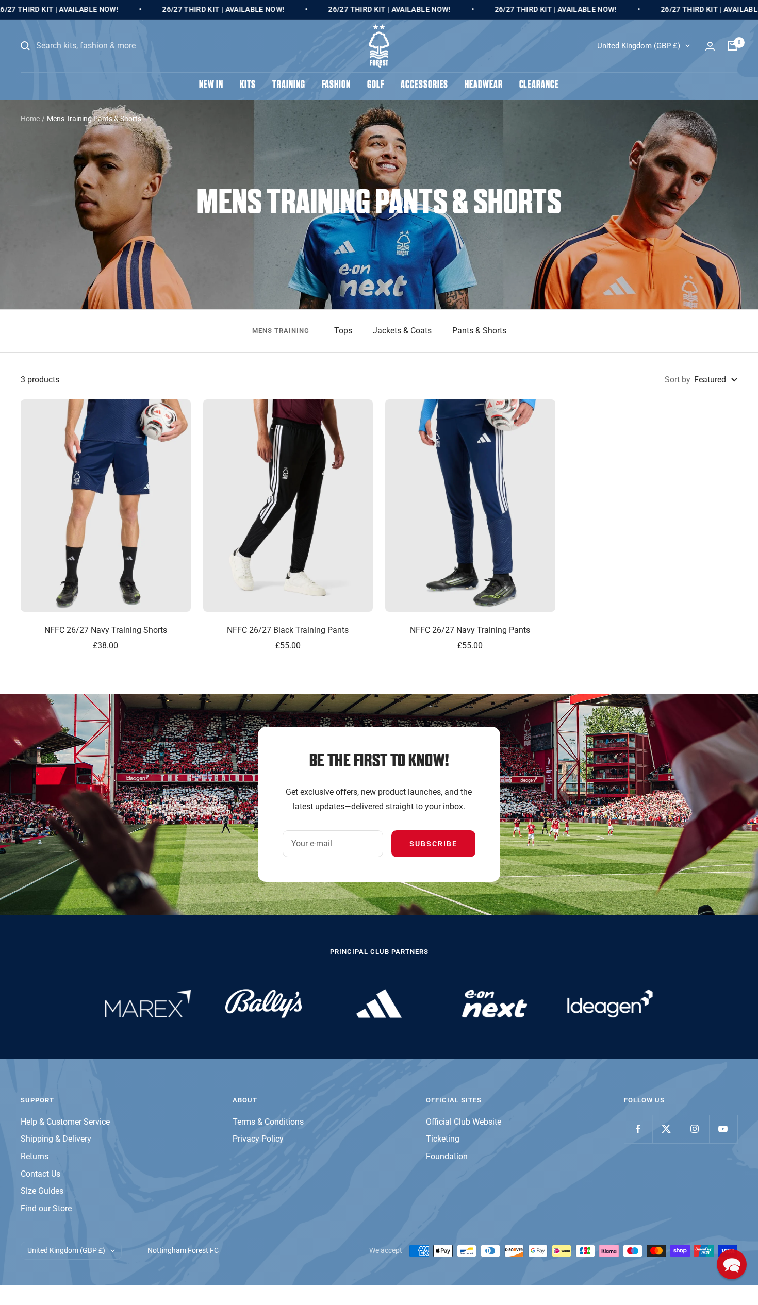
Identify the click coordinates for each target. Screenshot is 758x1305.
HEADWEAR (483, 85)
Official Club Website (463, 1122)
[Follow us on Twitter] (666, 1129)
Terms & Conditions (268, 1122)
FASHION (336, 85)
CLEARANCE (539, 85)
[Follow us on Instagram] (695, 1129)
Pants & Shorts (479, 331)
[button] (732, 1264)
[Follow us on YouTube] (723, 1129)
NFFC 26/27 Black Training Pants (288, 630)
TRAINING (288, 85)
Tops (343, 331)
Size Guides (42, 1191)
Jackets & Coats (402, 331)
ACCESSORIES (424, 85)
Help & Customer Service (65, 1122)
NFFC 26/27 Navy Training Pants (470, 630)
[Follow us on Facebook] (638, 1129)
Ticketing (442, 1139)
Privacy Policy (258, 1139)
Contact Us (40, 1174)
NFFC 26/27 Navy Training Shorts (105, 630)
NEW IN (211, 85)
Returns (34, 1156)
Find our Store (46, 1208)
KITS (248, 85)
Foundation (447, 1156)
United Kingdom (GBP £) (638, 46)
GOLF (376, 85)
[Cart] (732, 46)
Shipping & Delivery (56, 1139)
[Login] (710, 46)
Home (30, 118)
